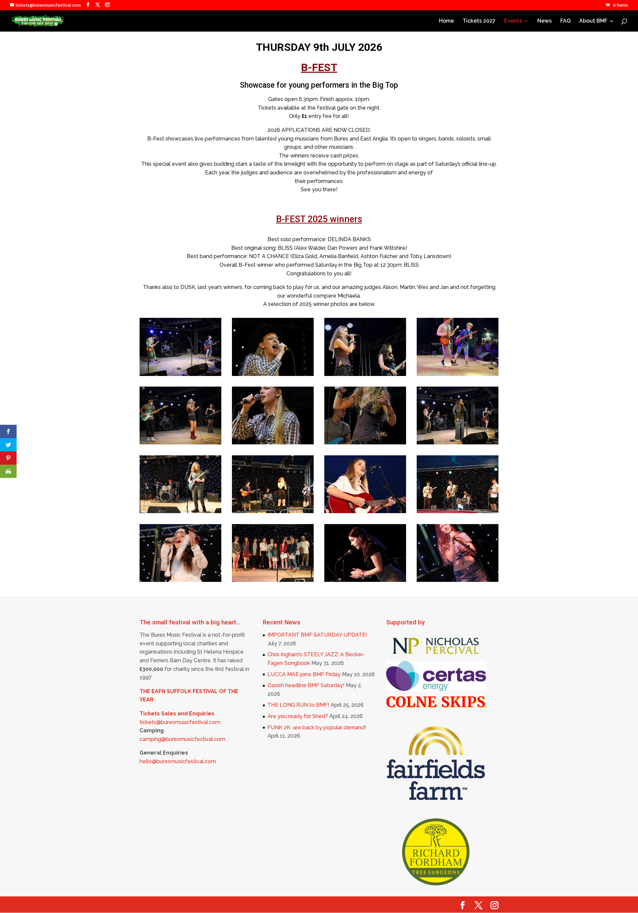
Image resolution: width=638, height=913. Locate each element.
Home (446, 21)
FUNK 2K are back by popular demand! (316, 727)
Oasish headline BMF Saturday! (306, 685)
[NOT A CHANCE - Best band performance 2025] (365, 374)
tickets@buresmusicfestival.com (180, 722)
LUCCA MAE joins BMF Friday (304, 674)
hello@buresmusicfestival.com (178, 761)
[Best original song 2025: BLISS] (180, 374)
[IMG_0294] (180, 580)
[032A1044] (273, 511)
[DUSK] (457, 442)
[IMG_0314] (365, 511)
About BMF (593, 21)
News (544, 21)
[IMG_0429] (365, 580)
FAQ (565, 21)
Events (513, 21)
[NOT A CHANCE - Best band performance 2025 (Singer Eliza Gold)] (365, 442)
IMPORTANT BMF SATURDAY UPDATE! (317, 635)
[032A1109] (180, 511)
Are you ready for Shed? (297, 716)
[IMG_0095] (457, 580)
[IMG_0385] (273, 580)
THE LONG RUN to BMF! (298, 705)
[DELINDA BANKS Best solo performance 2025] (273, 374)
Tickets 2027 (479, 21)
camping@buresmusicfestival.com (182, 739)
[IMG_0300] (457, 511)
